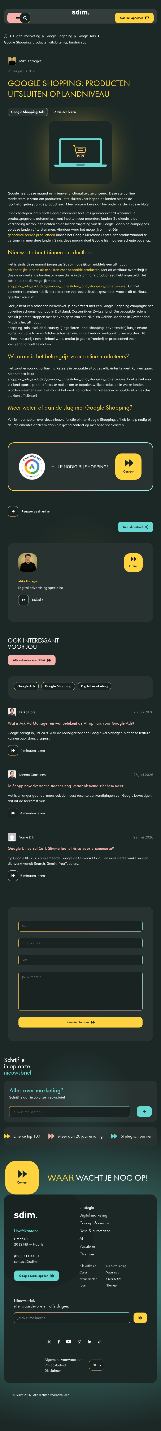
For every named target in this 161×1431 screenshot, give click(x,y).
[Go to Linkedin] (89, 1341)
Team (82, 1285)
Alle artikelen (87, 1266)
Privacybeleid (55, 1365)
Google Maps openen (33, 1275)
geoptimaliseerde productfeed (31, 235)
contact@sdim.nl (27, 1261)
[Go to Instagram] (79, 1341)
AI (81, 1238)
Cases (83, 1272)
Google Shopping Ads (27, 112)
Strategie (86, 1207)
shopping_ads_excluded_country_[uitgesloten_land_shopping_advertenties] (67, 286)
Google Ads (87, 36)
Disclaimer (52, 1370)
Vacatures (87, 1246)
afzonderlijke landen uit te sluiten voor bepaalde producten (54, 270)
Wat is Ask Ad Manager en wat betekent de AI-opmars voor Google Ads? (71, 723)
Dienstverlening (116, 1266)
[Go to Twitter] (49, 1341)
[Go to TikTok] (99, 1341)
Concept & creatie (94, 1223)
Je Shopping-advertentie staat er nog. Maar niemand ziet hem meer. (66, 785)
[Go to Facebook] (59, 1341)
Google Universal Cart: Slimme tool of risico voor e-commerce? (61, 848)
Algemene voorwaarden (63, 1359)
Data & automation (94, 1230)
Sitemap (111, 1285)
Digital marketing (26, 36)
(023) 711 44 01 (27, 1256)
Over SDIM (114, 1279)
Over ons (86, 1254)
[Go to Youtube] (68, 1341)
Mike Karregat (30, 61)
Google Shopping (58, 36)
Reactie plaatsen (78, 1022)
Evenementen (88, 1279)
